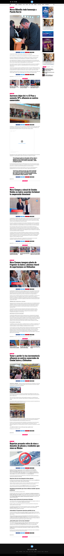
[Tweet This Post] (22, 52)
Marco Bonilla (21, 76)
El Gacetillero (39, 4)
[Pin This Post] (27, 52)
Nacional (16, 4)
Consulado (22, 243)
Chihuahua (35, 4)
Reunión (30, 243)
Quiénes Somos (47, 4)
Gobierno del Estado (24, 336)
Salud (29, 4)
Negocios (43, 4)
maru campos (26, 243)
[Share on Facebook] (18, 52)
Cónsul (20, 243)
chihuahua (15, 336)
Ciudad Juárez (16, 76)
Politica (24, 4)
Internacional (20, 4)
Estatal (32, 4)
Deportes (27, 4)
